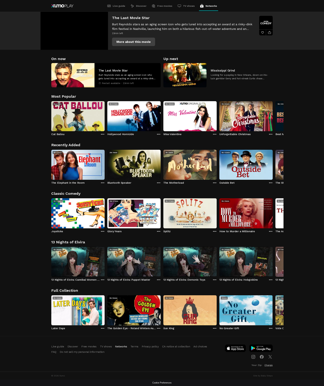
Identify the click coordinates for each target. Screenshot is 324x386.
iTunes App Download (235, 349)
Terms (134, 346)
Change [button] (268, 365)
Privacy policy (150, 346)
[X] (270, 356)
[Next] (273, 115)
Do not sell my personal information (82, 351)
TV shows (189, 6)
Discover (141, 6)
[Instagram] (253, 356)
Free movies (164, 6)
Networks (211, 6)
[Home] (62, 5)
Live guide (119, 6)
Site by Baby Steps (263, 376)
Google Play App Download (261, 349)
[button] (133, 42)
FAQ (53, 351)
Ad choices (200, 346)
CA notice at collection (176, 346)
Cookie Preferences (162, 382)
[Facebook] (261, 356)
